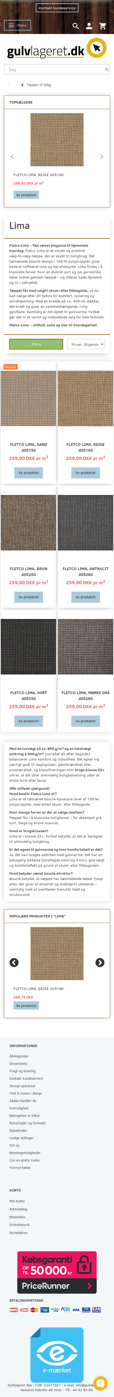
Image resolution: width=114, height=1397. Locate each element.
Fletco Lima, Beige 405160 (39, 174)
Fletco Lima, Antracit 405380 (86, 571)
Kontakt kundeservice (57, 7)
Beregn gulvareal (22, 1085)
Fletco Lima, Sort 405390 (28, 695)
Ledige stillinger (22, 1137)
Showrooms (18, 1063)
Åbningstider (19, 1056)
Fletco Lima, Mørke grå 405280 (86, 695)
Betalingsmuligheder (25, 1152)
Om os (14, 1145)
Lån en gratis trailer (25, 1160)
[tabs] (76, 25)
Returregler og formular (28, 1123)
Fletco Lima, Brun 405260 (28, 571)
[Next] (99, 962)
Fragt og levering (23, 1071)
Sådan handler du (23, 1100)
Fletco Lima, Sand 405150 (28, 447)
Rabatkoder (18, 1130)
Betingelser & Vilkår (25, 1115)
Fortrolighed (19, 1108)
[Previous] (14, 962)
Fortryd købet (20, 1167)
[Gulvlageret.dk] (57, 47)
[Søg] (107, 69)
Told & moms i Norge (26, 1093)
